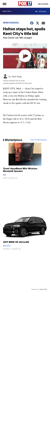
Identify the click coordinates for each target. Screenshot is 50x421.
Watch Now (42, 4)
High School (11, 22)
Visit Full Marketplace (38, 140)
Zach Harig (16, 76)
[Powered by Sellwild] (43, 289)
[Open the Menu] (4, 4)
